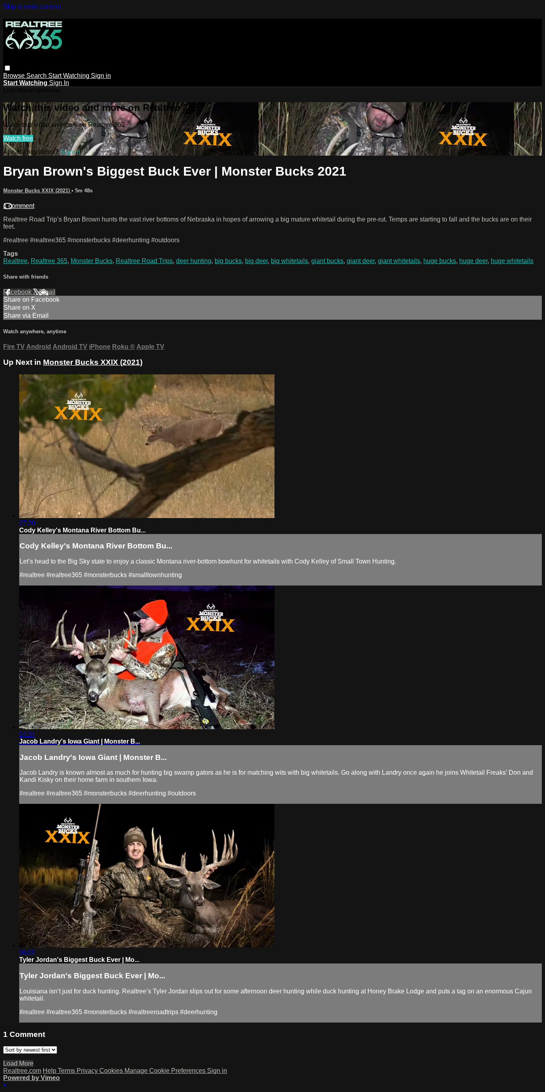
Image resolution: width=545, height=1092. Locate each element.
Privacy (88, 1070)
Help (50, 1070)
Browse (14, 75)
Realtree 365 (49, 260)
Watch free (18, 138)
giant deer (361, 260)
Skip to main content (32, 6)
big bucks (228, 260)
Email (47, 292)
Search (37, 75)
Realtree (15, 260)
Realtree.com (22, 1070)
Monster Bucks (92, 260)
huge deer (473, 260)
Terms (67, 1070)
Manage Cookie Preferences (165, 1070)
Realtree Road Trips (144, 260)
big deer (256, 260)
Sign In (59, 82)
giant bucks (327, 260)
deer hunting (193, 260)
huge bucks (439, 260)
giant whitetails (399, 260)
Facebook (18, 292)
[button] (7, 68)
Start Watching (69, 75)
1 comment (18, 205)
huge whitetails (512, 260)
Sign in (101, 75)
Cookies (111, 1070)
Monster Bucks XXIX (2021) (37, 191)
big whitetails (289, 260)
